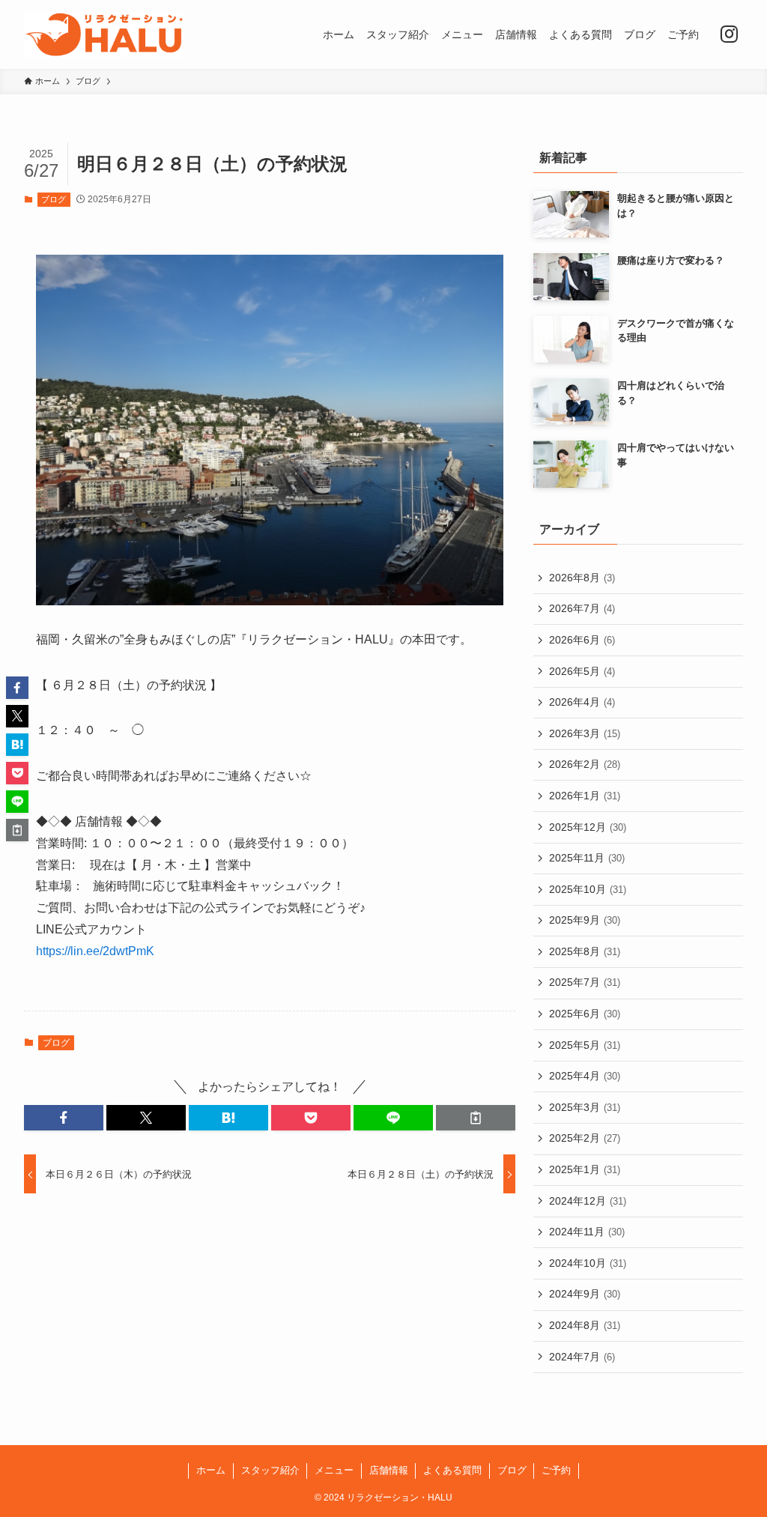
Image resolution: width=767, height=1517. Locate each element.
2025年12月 (587, 827)
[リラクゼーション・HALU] (104, 34)
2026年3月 (584, 733)
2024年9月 (584, 1294)
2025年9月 (584, 920)
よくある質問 (452, 1470)
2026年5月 (582, 671)
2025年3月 (584, 1107)
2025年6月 (584, 1014)
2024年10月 (587, 1263)
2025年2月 (584, 1138)
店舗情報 (388, 1470)
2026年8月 (582, 578)
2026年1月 (584, 796)
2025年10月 (587, 889)
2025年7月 (584, 982)
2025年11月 (587, 858)
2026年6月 (582, 640)
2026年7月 (582, 608)
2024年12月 (587, 1201)
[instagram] (729, 34)
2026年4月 (582, 702)
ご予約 (556, 1470)
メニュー (334, 1470)
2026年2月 (584, 764)
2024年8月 (584, 1325)
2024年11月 (587, 1232)
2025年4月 (584, 1076)
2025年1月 (584, 1169)
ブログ (53, 199)
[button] (63, 1117)
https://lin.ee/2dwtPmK (95, 951)
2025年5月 (584, 1045)
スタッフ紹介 (270, 1470)
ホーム (210, 1470)
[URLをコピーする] (475, 1117)
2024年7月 (582, 1357)
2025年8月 (584, 951)
